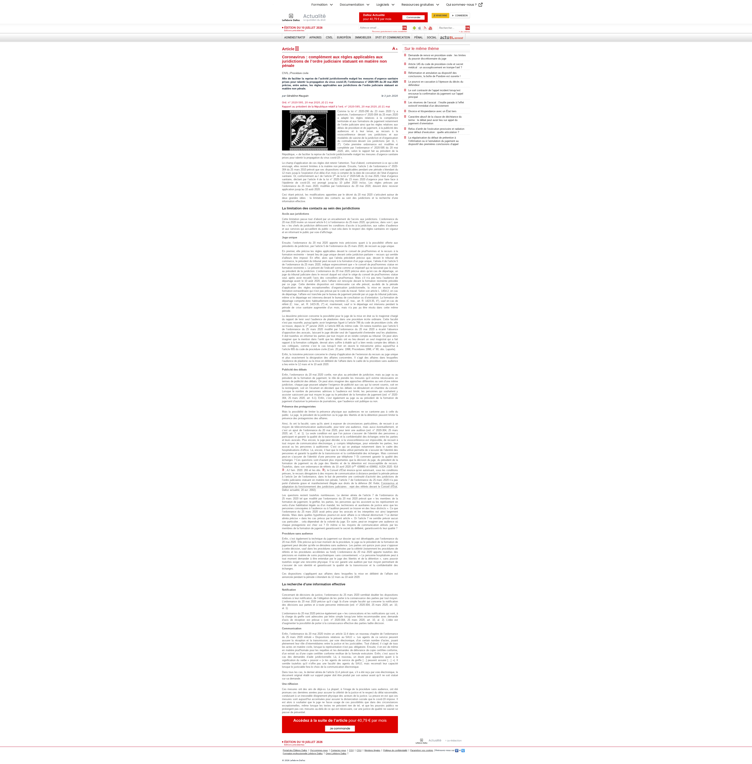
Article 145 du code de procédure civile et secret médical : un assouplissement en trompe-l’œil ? (435, 66)
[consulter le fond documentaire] (283, 470)
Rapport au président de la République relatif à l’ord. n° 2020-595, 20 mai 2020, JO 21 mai (336, 106)
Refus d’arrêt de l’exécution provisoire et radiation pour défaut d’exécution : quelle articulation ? (436, 130)
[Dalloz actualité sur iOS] (419, 28)
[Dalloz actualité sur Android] (414, 28)
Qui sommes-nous (319, 750)
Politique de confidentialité (395, 750)
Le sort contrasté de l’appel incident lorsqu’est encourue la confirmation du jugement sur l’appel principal (435, 93)
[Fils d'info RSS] (425, 28)
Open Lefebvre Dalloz (336, 753)
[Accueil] (308, 17)
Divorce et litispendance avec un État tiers (432, 111)
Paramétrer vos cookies (421, 750)
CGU (359, 750)
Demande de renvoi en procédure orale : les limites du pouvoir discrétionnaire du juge (437, 57)
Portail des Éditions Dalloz (295, 750)
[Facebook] (456, 750)
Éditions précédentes (294, 30)
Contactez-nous (338, 750)
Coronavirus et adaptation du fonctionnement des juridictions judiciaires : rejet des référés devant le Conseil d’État (340, 485)
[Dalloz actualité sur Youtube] (430, 28)
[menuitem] (322, 5)
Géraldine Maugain (298, 96)
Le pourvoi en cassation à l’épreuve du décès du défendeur (435, 83)
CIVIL (285, 73)
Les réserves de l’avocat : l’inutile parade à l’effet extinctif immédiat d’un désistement (436, 104)
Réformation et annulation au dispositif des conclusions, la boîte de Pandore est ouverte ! (434, 74)
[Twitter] (463, 750)
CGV (351, 750)
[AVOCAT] (452, 37)
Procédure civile (299, 73)
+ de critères (464, 32)
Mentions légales (372, 750)
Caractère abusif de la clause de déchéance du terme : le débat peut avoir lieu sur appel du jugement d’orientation (435, 120)
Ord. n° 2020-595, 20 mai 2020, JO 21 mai (307, 102)
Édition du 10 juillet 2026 (303, 27)
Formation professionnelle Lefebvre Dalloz (303, 753)
